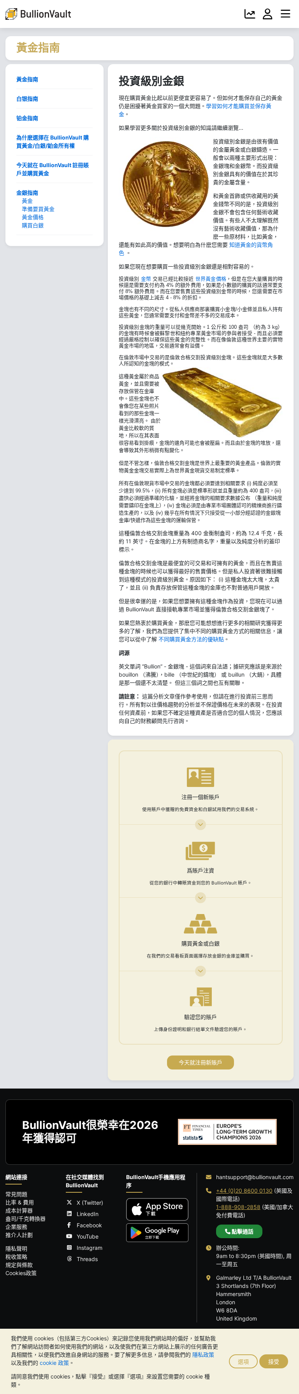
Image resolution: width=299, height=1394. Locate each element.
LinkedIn (87, 1214)
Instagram (89, 1247)
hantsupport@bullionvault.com (255, 1177)
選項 (243, 1361)
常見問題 (16, 1194)
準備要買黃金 (38, 209)
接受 (273, 1361)
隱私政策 (203, 1354)
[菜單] (285, 14)
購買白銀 (33, 225)
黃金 (27, 200)
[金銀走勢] (250, 14)
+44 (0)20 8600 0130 (244, 1190)
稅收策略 (16, 1256)
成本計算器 (19, 1210)
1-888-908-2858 (238, 1207)
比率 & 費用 (19, 1202)
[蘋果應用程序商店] (157, 1209)
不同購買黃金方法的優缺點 (191, 639)
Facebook (89, 1225)
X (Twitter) (90, 1202)
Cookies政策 (21, 1273)
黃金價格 (33, 217)
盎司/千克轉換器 (25, 1218)
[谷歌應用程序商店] (157, 1232)
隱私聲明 (16, 1248)
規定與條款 (19, 1264)
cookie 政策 (54, 1362)
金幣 (146, 279)
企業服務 (16, 1226)
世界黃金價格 (210, 279)
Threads (87, 1259)
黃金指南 (27, 79)
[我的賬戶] (268, 14)
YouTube (87, 1236)
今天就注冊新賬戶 (200, 1062)
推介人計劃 (19, 1235)
